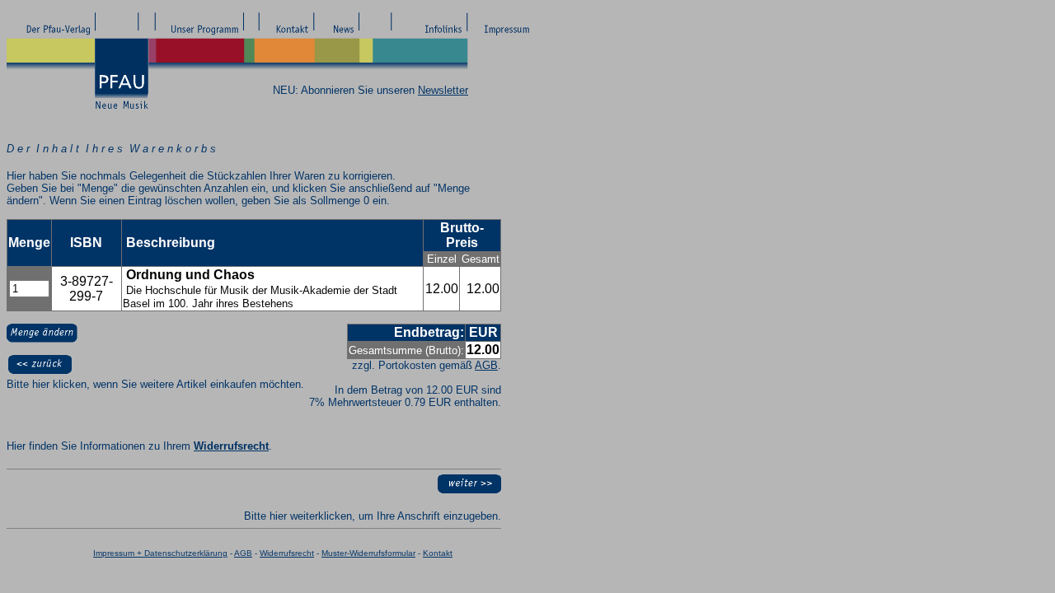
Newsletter (443, 90)
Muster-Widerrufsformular (368, 553)
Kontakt (437, 553)
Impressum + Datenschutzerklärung (160, 553)
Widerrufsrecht (231, 446)
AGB (486, 365)
